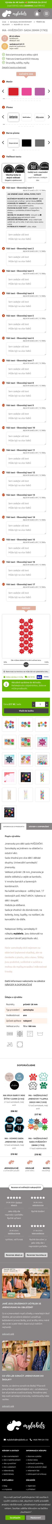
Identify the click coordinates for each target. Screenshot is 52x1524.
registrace (31, 1486)
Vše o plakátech (9, 1467)
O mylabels (7, 1489)
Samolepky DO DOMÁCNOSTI (21, 22)
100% (26, 664)
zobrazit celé (8, 1334)
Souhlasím (15, 1517)
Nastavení (36, 1517)
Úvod (4, 22)
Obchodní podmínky (35, 1463)
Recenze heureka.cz (36, 1255)
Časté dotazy (8, 1474)
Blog (5, 1486)
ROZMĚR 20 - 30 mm (21, 24)
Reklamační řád (33, 1471)
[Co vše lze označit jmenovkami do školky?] (26, 1356)
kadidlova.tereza (14, 1233)
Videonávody (8, 1471)
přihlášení (31, 1489)
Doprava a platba (34, 1456)
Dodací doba (32, 1460)
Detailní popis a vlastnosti (14, 67)
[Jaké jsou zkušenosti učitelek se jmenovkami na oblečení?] (26, 1283)
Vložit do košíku (26, 711)
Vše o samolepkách (11, 1456)
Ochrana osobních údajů (37, 1467)
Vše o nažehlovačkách (12, 1460)
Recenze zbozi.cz (14, 1255)
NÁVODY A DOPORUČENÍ (18, 984)
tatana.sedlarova (38, 1233)
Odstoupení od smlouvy (36, 1474)
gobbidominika (38, 1205)
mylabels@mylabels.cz (17, 1439)
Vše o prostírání (9, 1463)
